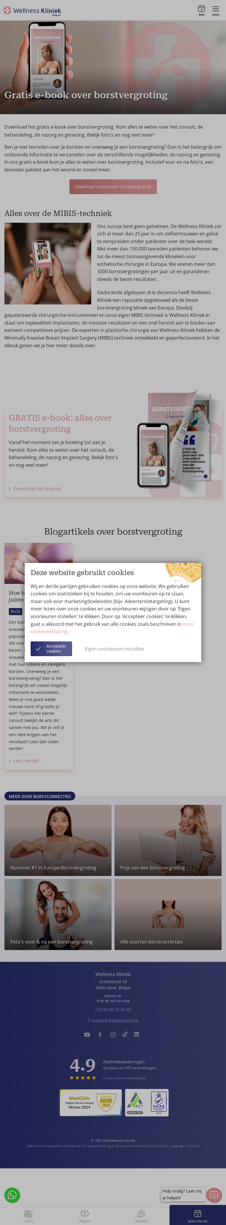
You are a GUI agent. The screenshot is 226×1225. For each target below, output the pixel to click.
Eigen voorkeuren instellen (114, 649)
